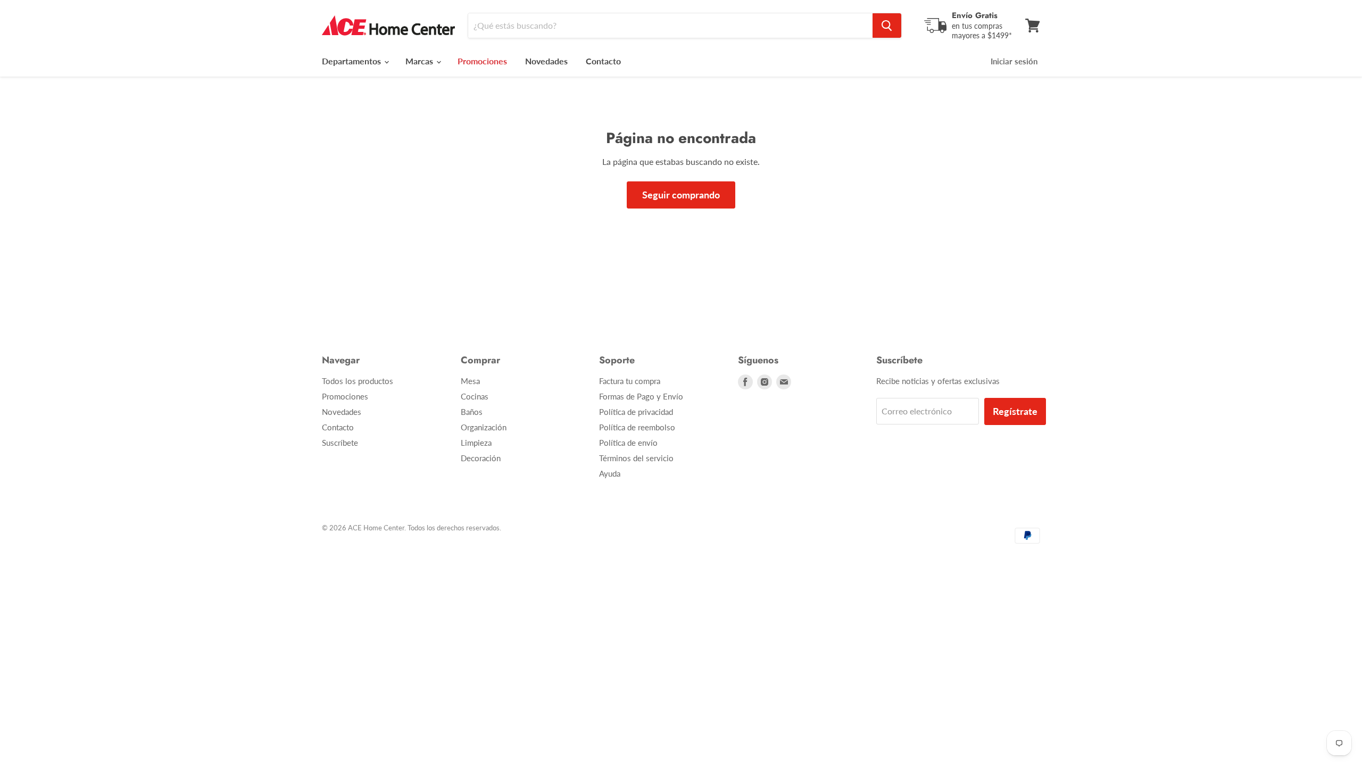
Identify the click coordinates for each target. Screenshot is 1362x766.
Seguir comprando (681, 195)
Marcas (420, 61)
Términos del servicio (636, 458)
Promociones (345, 396)
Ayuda (609, 473)
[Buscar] (887, 25)
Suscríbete (340, 442)
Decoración (481, 458)
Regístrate (1015, 411)
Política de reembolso (637, 427)
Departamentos (352, 61)
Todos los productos (357, 381)
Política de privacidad (636, 412)
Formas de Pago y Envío (641, 396)
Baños (472, 412)
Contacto (603, 61)
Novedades (546, 61)
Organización (483, 427)
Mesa (470, 381)
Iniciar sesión (1014, 61)
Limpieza (476, 442)
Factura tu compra (629, 381)
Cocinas (474, 396)
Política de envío (628, 442)
